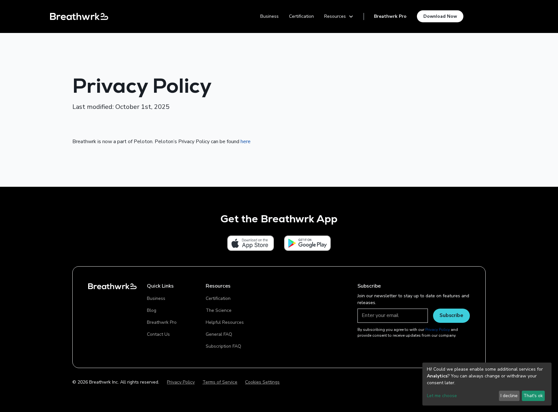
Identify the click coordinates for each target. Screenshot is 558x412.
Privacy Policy (181, 382)
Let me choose (442, 396)
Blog (151, 310)
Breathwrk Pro (390, 16)
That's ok (533, 396)
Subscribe (451, 315)
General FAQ (219, 334)
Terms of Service (219, 382)
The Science (219, 310)
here (246, 141)
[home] (79, 16)
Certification (301, 16)
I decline (509, 396)
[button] (339, 16)
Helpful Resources (225, 322)
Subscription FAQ (223, 346)
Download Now (440, 16)
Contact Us (158, 334)
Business (269, 16)
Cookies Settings (262, 382)
